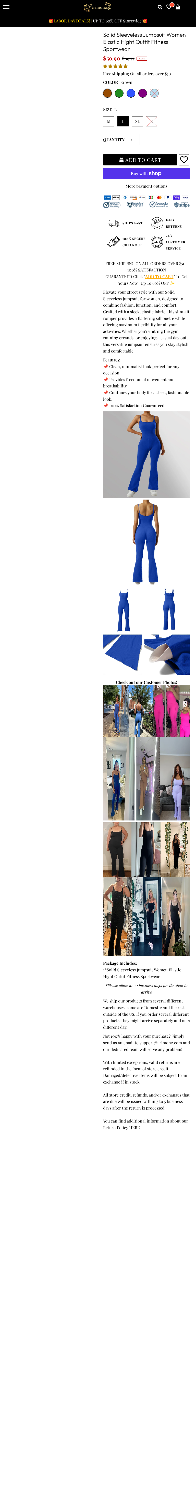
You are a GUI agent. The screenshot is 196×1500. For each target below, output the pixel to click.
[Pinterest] (132, 1300)
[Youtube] (147, 1300)
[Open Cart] (177, 7)
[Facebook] (104, 1300)
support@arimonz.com (161, 1042)
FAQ (104, 1221)
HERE (134, 1127)
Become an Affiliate (118, 1234)
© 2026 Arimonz (21, 1475)
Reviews (15, 1234)
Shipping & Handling (27, 1228)
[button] (116, 66)
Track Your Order (24, 1202)
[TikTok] (176, 1300)
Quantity (114, 139)
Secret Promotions (117, 1208)
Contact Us (18, 1247)
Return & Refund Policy (30, 1221)
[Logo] (97, 7)
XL (137, 121)
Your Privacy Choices (27, 1254)
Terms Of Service (24, 1208)
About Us (108, 1215)
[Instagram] (162, 1300)
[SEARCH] (160, 7)
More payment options (146, 186)
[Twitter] (118, 1300)
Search (14, 1241)
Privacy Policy (21, 1215)
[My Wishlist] (169, 7)
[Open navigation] (6, 7)
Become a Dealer (115, 1228)
